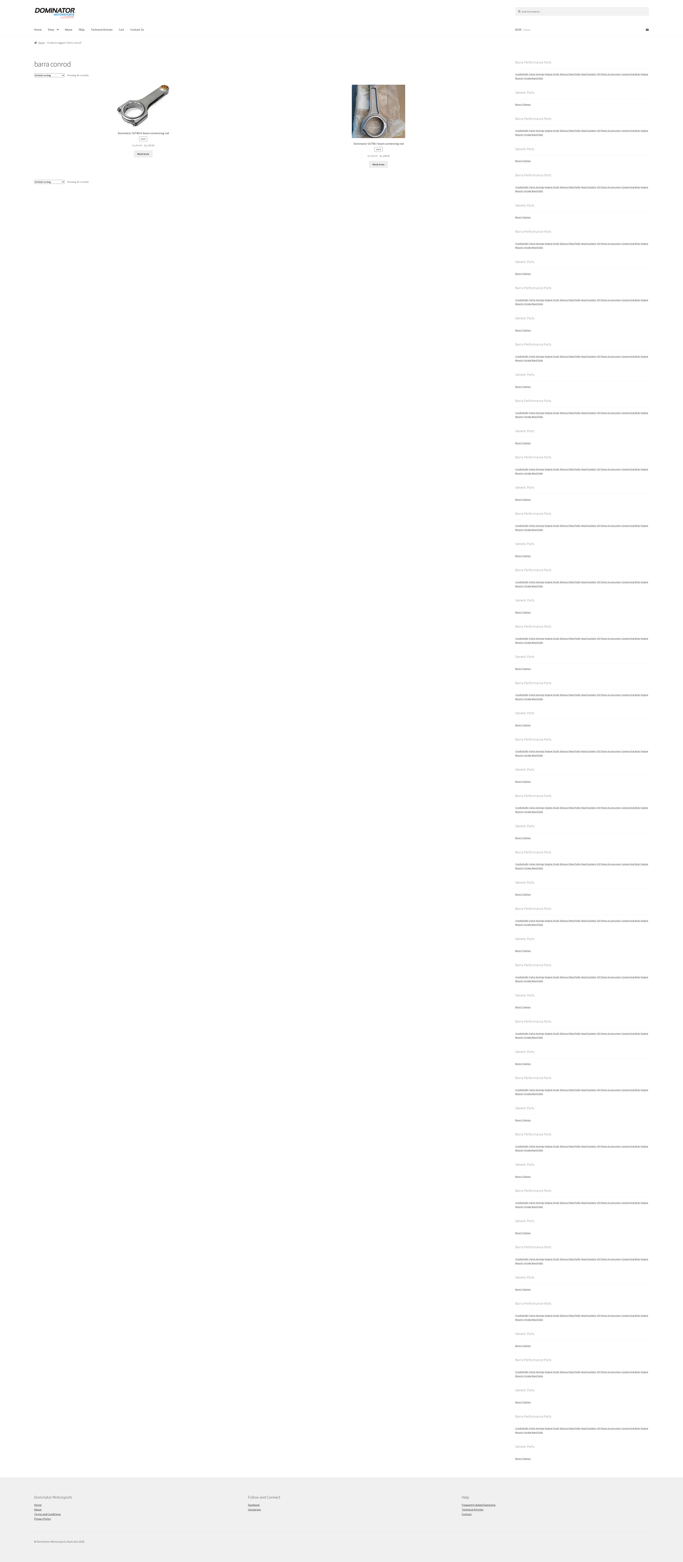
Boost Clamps (523, 104)
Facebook (254, 1505)
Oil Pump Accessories (609, 74)
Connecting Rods (630, 74)
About (68, 29)
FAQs (82, 29)
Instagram (254, 1509)
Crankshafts (522, 74)
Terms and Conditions (47, 1514)
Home (38, 29)
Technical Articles (102, 29)
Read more (143, 154)
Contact (467, 1514)
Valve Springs (536, 74)
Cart (121, 29)
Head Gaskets (588, 74)
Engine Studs (552, 74)
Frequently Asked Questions (479, 1505)
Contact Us (137, 29)
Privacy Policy (42, 1519)
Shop (51, 29)
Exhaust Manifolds (570, 74)
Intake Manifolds (533, 78)
